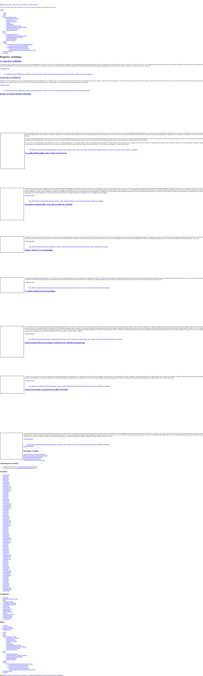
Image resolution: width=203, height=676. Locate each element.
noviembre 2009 (7, 589)
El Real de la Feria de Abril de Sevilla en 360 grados (19, 44)
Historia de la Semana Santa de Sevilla (19, 48)
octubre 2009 (6, 590)
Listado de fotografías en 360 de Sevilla (16, 27)
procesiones (87, 444)
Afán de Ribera (27, 90)
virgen (78, 90)
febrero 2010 (6, 585)
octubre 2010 (6, 573)
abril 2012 (5, 549)
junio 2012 (6, 546)
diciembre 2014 (7, 503)
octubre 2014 (6, 506)
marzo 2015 (6, 499)
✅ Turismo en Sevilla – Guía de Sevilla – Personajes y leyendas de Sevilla (19, 4)
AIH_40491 (7, 74)
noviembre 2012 (7, 539)
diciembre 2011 (7, 555)
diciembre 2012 (7, 537)
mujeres (76, 386)
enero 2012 (6, 553)
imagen (78, 149)
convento (69, 339)
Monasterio (69, 90)
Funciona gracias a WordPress (55, 675)
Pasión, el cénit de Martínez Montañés (15, 94)
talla (126, 149)
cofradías (63, 246)
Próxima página (29, 446)
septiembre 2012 (7, 542)
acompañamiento (53, 444)
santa (88, 246)
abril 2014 (5, 515)
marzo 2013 (6, 533)
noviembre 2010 (7, 572)
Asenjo (59, 386)
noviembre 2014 (7, 505)
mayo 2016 (6, 479)
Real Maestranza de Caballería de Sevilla (16, 36)
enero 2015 (6, 502)
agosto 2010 (6, 576)
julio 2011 (5, 560)
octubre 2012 (6, 540)
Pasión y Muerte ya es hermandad (39, 250)
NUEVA (85, 287)
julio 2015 (5, 493)
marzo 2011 (6, 566)
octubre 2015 (6, 489)
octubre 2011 (6, 557)
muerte (81, 287)
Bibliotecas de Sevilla (11, 30)
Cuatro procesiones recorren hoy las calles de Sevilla (46, 389)
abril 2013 (5, 532)
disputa (45, 74)
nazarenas (80, 246)
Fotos (4, 16)
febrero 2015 (6, 500)
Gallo (73, 339)
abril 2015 (5, 497)
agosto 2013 (6, 526)
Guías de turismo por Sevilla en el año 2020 (34, 454)
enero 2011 (6, 569)
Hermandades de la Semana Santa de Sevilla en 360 (22, 50)
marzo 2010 (6, 583)
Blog (4, 31)
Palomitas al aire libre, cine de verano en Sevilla (35, 455)
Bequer (64, 339)
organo (97, 339)
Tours (4, 14)
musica (77, 444)
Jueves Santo (83, 149)
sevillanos (109, 339)
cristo (65, 287)
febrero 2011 (6, 567)
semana (92, 246)
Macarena (66, 74)
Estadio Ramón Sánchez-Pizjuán (14, 37)
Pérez (101, 339)
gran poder (50, 74)
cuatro (72, 444)
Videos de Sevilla (7, 51)
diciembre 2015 (7, 486)
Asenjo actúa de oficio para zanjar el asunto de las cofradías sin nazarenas (55, 343)
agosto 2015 (6, 492)
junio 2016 (6, 477)
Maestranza (72, 201)
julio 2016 (5, 476)
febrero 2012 (6, 552)
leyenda (89, 149)
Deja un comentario (87, 74)
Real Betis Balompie (11, 38)
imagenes (76, 287)
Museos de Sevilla (10, 40)
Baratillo (57, 201)
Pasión (104, 149)
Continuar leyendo (4, 68)
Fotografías (6, 606)
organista (92, 339)
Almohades (34, 90)
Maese (85, 339)
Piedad (81, 201)
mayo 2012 (6, 547)
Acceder (5, 625)
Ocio (4, 33)
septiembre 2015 (7, 490)
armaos (23, 74)
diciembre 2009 (7, 587)
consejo (62, 287)
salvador (111, 149)
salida (85, 246)
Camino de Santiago (8, 601)
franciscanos (58, 90)
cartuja (44, 90)
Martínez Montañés (97, 149)
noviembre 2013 (7, 522)
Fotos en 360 (6, 607)
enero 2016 (6, 485)
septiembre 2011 (7, 559)
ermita (52, 90)
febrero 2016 (6, 483)
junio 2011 (5, 562)
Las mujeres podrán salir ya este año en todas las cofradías (48, 204)
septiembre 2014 (7, 507)
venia (81, 74)
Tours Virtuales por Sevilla (13, 28)
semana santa (117, 149)
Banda (69, 444)
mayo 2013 (6, 530)
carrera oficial (34, 74)
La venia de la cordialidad (10, 61)
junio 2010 (6, 579)
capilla (61, 201)
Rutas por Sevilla (10, 20)
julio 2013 (5, 527)
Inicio (4, 13)
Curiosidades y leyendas (12, 18)
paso (107, 149)
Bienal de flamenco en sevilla (13, 26)
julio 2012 (5, 545)
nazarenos (72, 74)
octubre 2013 (6, 523)
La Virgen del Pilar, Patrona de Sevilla (27, 466)
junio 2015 (6, 495)
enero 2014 (6, 519)
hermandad (56, 74)
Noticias (8, 23)
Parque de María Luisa (12, 34)
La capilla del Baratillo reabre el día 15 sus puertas (46, 153)
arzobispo (28, 74)
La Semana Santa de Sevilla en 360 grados (17, 47)
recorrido (93, 444)
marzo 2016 (6, 482)
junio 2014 (6, 512)
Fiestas (5, 43)
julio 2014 (5, 510)
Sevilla (5, 41)
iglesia (73, 149)
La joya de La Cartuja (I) (10, 77)
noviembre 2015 (7, 487)
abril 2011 (5, 565)
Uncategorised (6, 619)
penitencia (86, 386)
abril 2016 (5, 480)
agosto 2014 (6, 509)
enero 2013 (6, 536)
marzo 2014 (6, 516)
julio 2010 (5, 577)
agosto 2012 (6, 543)
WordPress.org (7, 629)
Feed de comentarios (8, 628)
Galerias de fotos (7, 609)
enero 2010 (6, 586)
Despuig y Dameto (62, 149)
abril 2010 (5, 582)
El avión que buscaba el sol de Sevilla (32, 457)
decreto (68, 246)
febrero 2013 (6, 535)
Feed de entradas (7, 627)
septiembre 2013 (7, 525)
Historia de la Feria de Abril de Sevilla (19, 46)
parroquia (81, 444)
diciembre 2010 (7, 570)
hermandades (74, 246)
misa (88, 339)
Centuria (41, 74)
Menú (2, 10)
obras (77, 201)
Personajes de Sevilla (11, 21)
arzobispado (52, 246)
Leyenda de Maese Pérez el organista (40, 291)
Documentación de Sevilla (9, 17)
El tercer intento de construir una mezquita (34, 460)
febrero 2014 (6, 517)
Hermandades (9, 24)
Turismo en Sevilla (8, 617)
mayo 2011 (6, 563)
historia (62, 74)
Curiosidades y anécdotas (50, 339)
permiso (77, 74)
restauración (86, 201)
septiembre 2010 (7, 575)
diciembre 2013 (7, 520)
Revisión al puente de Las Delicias (32, 458)
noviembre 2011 (7, 556)
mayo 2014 (6, 513)
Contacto (5, 53)
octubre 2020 (6, 475)
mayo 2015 (6, 496)
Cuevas (49, 90)
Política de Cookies (43, 675)
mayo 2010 (6, 580)
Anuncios (5, 597)
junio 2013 (6, 529)
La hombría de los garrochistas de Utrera (25, 468)
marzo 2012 (6, 550)
